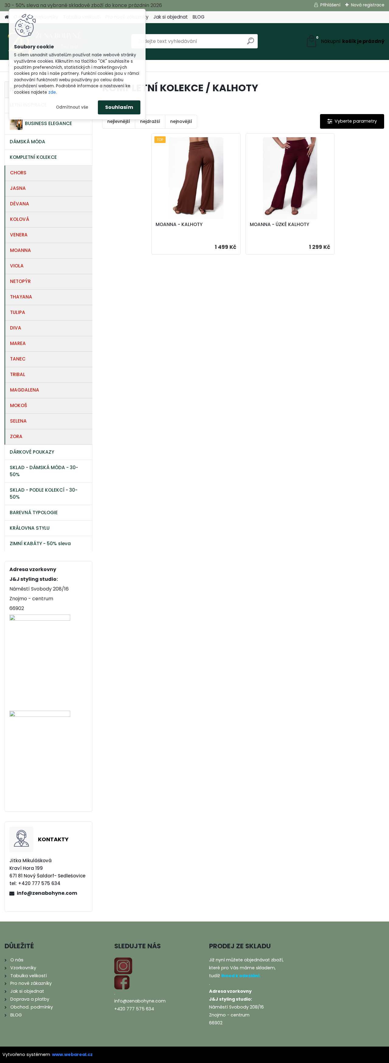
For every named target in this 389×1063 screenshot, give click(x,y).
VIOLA (17, 266)
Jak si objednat (170, 17)
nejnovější (181, 121)
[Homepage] (7, 17)
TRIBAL (17, 374)
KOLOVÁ (19, 219)
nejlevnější (118, 121)
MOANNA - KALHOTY (179, 224)
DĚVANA (19, 203)
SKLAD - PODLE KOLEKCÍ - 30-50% (43, 493)
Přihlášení (330, 5)
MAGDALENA (24, 390)
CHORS (18, 172)
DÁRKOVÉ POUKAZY (32, 452)
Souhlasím (119, 107)
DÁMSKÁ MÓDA (27, 141)
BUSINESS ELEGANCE (48, 123)
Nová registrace (367, 5)
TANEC (18, 359)
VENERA (19, 235)
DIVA (15, 328)
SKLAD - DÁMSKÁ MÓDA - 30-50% (44, 471)
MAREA (18, 343)
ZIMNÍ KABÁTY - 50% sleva (40, 543)
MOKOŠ (18, 405)
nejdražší (150, 121)
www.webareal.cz (72, 1054)
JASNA (18, 188)
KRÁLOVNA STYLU (30, 528)
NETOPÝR (20, 281)
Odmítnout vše (72, 107)
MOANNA (20, 250)
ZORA (16, 436)
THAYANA (21, 297)
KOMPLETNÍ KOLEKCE (33, 157)
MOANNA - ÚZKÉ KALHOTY (279, 224)
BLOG (199, 17)
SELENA (18, 421)
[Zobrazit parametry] (352, 121)
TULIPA (17, 312)
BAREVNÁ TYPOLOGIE (34, 512)
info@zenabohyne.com (47, 893)
